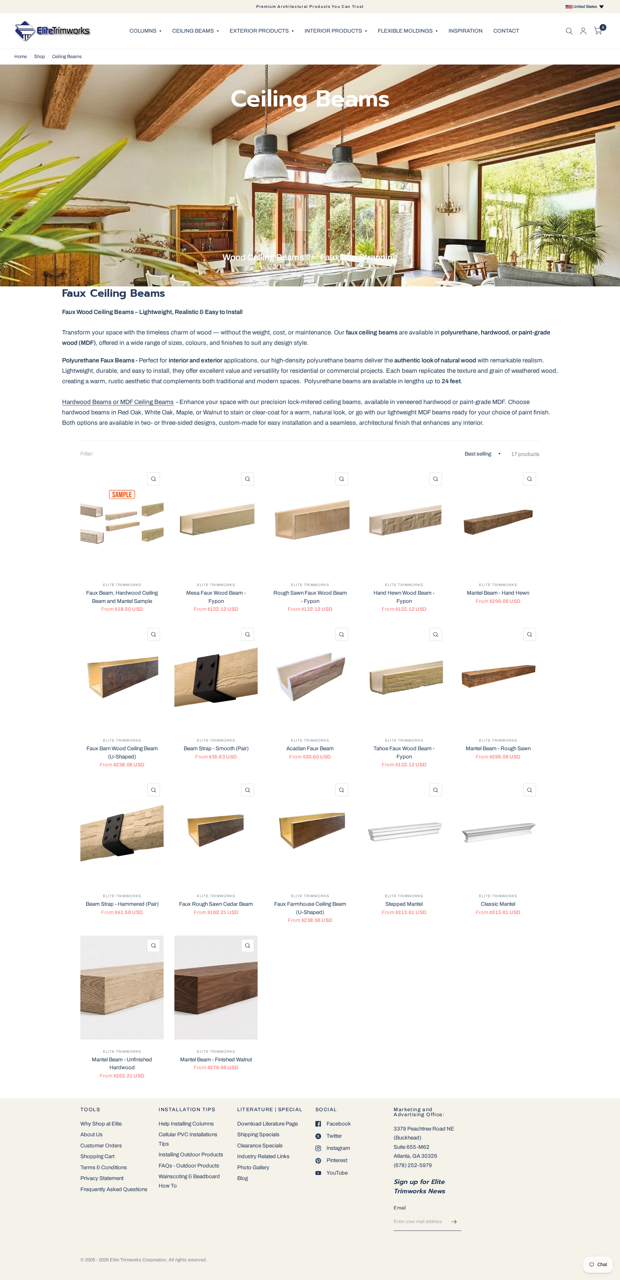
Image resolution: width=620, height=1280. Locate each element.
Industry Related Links (263, 1156)
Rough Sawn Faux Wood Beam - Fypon (310, 597)
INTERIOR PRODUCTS (333, 31)
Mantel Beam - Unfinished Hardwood (122, 1064)
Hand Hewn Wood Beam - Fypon (404, 597)
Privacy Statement (101, 1178)
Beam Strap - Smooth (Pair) (216, 748)
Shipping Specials (258, 1134)
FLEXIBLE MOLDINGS (405, 31)
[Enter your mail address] (454, 1221)
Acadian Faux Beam (310, 748)
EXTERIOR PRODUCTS (259, 31)
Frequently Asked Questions (113, 1189)
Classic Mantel (498, 904)
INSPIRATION (465, 31)
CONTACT (506, 31)
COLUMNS (143, 31)
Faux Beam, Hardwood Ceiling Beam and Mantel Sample (122, 597)
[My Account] (583, 31)
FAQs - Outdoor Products (189, 1166)
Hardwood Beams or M (93, 402)
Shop (39, 56)
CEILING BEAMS (193, 31)
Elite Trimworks (122, 585)
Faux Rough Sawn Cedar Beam (216, 904)
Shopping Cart (97, 1156)
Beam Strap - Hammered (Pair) (122, 904)
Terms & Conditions (103, 1167)
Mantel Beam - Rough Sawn (498, 748)
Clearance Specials (260, 1145)
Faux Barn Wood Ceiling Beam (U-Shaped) (122, 753)
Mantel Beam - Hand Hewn (498, 593)
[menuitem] (145, 31)
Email (400, 1207)
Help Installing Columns (186, 1124)
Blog (242, 1178)
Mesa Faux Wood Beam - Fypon (216, 597)
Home (20, 56)
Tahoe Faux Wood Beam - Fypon (404, 753)
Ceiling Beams (67, 56)
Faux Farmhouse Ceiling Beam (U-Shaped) (310, 908)
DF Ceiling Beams (149, 402)
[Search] (569, 31)
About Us (91, 1134)
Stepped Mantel (404, 904)
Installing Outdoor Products (191, 1154)
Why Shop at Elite (101, 1124)
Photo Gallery (253, 1167)
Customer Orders (101, 1145)
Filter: (87, 454)
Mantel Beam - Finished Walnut (216, 1059)
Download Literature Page (267, 1124)
